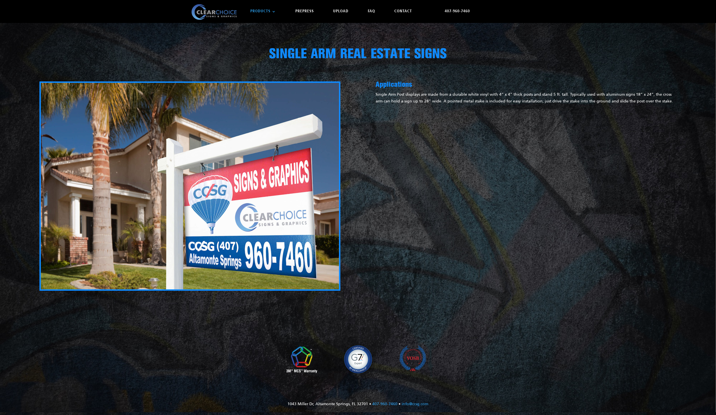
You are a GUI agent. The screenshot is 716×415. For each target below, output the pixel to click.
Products (260, 11)
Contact (403, 11)
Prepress (304, 11)
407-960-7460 (457, 11)
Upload (340, 11)
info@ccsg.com (415, 404)
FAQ (371, 11)
